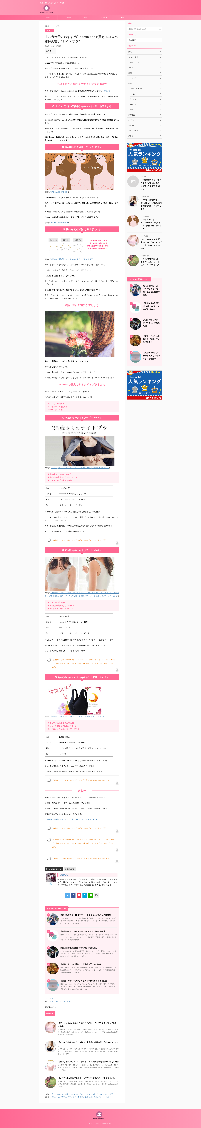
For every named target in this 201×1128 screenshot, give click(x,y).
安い (70, 1001)
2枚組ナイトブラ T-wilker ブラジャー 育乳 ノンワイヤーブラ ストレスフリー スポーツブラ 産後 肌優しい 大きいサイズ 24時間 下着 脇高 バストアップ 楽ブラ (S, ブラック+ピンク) (84, 663)
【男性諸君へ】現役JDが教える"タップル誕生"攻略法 (82, 931)
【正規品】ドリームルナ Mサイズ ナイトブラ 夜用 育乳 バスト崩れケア (78, 716)
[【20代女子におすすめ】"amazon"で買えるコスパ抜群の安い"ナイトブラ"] (84, 895)
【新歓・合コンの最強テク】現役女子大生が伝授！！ (82, 964)
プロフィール (66, 17)
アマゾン (65, 1001)
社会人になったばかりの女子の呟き (100, 1123)
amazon (58, 1001)
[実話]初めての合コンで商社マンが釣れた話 (78, 948)
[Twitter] (51, 884)
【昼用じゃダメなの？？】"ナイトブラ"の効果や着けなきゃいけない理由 (88, 1061)
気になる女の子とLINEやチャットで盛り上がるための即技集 (85, 915)
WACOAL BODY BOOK (59, 192)
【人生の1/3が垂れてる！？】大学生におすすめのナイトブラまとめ (86, 1078)
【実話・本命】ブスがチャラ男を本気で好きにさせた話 (83, 981)
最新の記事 (70, 869)
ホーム (48, 17)
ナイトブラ (51, 998)
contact (122, 17)
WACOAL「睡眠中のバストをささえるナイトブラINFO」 (72, 259)
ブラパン (107, 91)
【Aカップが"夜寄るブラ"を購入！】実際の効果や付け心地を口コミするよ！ (81, 1097)
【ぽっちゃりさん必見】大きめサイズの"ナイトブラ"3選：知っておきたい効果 (82, 1094)
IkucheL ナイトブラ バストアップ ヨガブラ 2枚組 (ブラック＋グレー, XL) (79, 540)
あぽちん (64, 875)
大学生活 (104, 17)
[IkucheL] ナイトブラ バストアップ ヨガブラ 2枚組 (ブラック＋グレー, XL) (79, 468)
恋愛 (85, 17)
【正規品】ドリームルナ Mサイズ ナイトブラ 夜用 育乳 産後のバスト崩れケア (80, 780)
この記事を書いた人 (55, 869)
